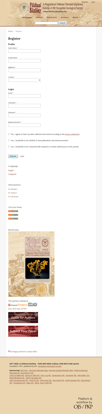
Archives (65, 17)
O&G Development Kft (18, 380)
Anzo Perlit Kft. (46, 383)
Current (39, 17)
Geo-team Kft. (58, 380)
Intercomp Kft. (46, 380)
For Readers (12, 189)
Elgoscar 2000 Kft (32, 375)
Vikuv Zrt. (30, 383)
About (75, 17)
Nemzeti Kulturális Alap (38, 370)
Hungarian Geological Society (49, 366)
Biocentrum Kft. (27, 373)
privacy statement (72, 134)
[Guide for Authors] (23, 322)
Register (85, 2)
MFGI (37, 383)
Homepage (27, 17)
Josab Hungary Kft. (72, 380)
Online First (52, 17)
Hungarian (12, 174)
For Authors (12, 193)
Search (62, 23)
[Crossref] (13, 305)
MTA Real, (16, 309)
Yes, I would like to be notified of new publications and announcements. (39, 140)
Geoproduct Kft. (58, 375)
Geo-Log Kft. (46, 375)
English (11, 170)
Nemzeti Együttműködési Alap (61, 370)
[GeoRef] (32, 305)
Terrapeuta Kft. (19, 383)
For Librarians (13, 196)
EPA (9, 309)
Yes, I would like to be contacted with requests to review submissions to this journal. (44, 146)
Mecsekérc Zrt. (84, 375)
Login (93, 2)
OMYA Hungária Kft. (34, 378)
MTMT (24, 309)
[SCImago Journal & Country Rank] (22, 351)
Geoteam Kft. (71, 375)
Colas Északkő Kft (16, 375)
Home (10, 31)
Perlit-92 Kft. (34, 380)
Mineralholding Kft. (17, 378)
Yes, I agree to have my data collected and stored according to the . (45, 134)
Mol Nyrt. (24, 370)
